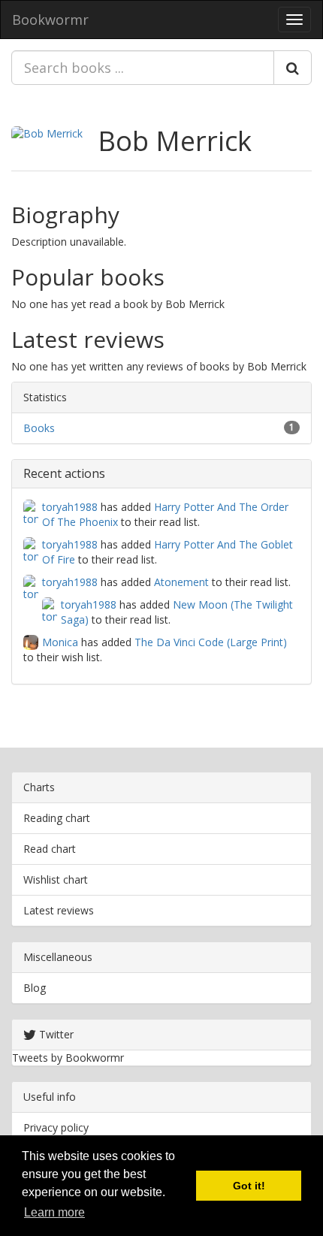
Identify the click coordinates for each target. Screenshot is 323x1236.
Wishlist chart (55, 879)
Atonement (181, 582)
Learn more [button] (54, 1212)
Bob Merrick (175, 140)
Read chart (49, 849)
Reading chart (56, 818)
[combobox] (142, 67)
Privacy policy (56, 1127)
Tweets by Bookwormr (68, 1057)
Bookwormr (50, 20)
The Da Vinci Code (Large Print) (210, 642)
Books (39, 428)
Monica (60, 642)
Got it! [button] (249, 1186)
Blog (34, 988)
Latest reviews (58, 910)
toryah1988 (70, 507)
